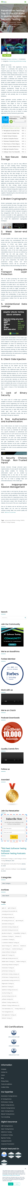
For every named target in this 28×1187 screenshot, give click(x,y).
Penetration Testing (8, 967)
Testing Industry (20, 1008)
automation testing (8, 923)
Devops (18, 936)
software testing (7, 999)
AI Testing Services (6, 1099)
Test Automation (7, 1008)
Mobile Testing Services (7, 1105)
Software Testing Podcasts (13, 853)
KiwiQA (23, 945)
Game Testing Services (7, 1111)
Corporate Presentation (7, 1144)
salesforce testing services (9, 989)
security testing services (9, 996)
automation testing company (10, 927)
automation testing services (10, 930)
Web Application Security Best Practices (11, 864)
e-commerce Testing (8, 939)
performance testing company (10, 974)
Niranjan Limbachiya (12, 59)
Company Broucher (6, 1141)
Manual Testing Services (7, 1114)
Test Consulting (5, 1117)
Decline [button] (17, 1184)
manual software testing (9, 952)
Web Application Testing (9, 1015)
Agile (4, 908)
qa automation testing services (10, 980)
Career (3, 1075)
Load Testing (6, 949)
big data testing (7, 933)
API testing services (8, 920)
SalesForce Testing (7, 986)
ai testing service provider (9, 911)
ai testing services (7, 914)
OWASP (22, 520)
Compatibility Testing (19, 933)
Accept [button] (10, 1184)
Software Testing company (8, 522)
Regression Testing (8, 983)
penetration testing (21, 61)
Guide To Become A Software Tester (10, 869)
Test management (7, 1011)
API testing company (8, 917)
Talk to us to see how (10, 512)
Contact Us (4, 1072)
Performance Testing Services (10, 977)
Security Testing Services (8, 1108)
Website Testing (7, 1018)
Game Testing (6, 945)
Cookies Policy (6, 1175)
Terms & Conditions (6, 1084)
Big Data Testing (5, 1138)
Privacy (10, 1175)
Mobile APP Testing (8, 955)
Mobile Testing (21, 961)
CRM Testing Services (7, 1126)
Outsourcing (12, 61)
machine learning (17, 949)
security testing (7, 993)
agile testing (12, 908)
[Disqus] (14, 545)
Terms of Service (16, 1175)
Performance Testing (7, 1102)
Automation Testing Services (9, 1096)
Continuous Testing (7, 936)
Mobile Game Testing (8, 961)
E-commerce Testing (7, 1135)
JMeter (16, 945)
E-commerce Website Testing (10, 942)
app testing (19, 920)
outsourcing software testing (12, 520)
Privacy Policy (5, 1081)
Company (3, 1069)
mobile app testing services (10, 958)
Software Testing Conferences (10, 1005)
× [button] (25, 1168)
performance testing (8, 971)
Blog (2, 1078)
